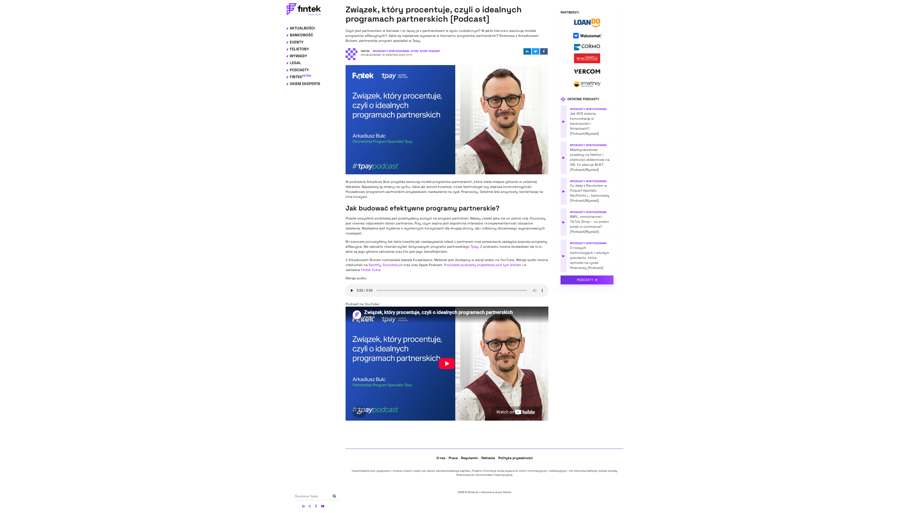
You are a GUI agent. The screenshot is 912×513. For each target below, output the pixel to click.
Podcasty (299, 69)
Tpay (474, 246)
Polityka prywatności (515, 458)
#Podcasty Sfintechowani (391, 51)
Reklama (488, 458)
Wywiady (298, 55)
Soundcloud (392, 265)
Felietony (299, 49)
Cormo (507, 492)
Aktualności (302, 28)
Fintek (300, 76)
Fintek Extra (370, 270)
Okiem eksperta (305, 83)
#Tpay (415, 51)
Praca (453, 458)
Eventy (297, 42)
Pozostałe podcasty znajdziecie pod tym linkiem (482, 265)
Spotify (375, 265)
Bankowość (301, 35)
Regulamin (469, 458)
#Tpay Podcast (430, 51)
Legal (295, 62)
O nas (441, 458)
